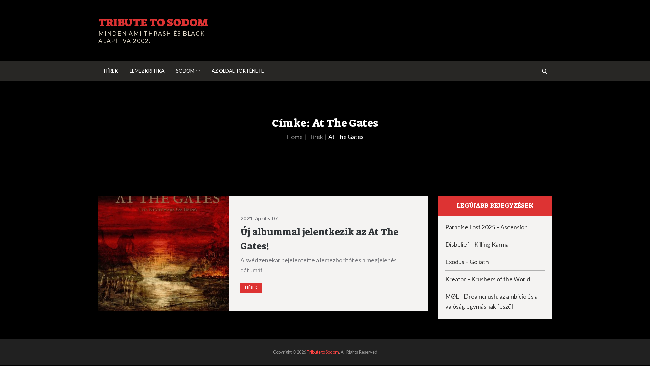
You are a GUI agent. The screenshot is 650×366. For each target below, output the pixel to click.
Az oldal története (238, 71)
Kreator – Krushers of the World (487, 279)
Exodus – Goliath (467, 261)
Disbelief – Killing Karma (477, 244)
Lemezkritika (147, 71)
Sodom (185, 71)
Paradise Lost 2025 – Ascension (486, 227)
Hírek (111, 71)
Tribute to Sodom (153, 22)
